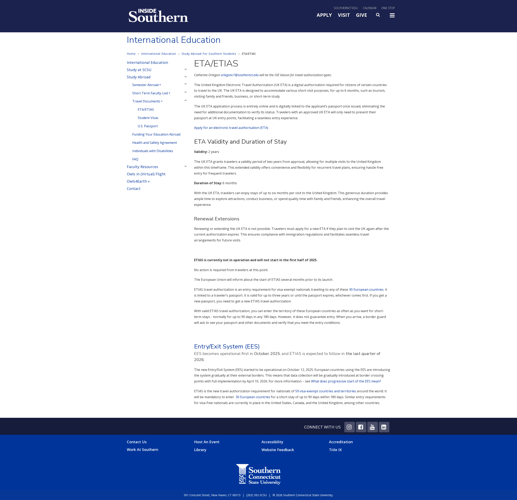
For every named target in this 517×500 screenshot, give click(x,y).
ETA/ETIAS (146, 109)
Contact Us (137, 442)
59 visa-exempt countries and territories (325, 391)
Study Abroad (138, 77)
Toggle (392, 17)
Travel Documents (146, 101)
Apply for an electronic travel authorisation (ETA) (231, 127)
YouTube (372, 427)
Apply (324, 15)
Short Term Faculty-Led (150, 93)
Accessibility (272, 441)
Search (378, 16)
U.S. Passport (148, 126)
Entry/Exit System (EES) (227, 346)
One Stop (388, 8)
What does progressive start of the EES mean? (346, 381)
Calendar (369, 8)
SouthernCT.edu (346, 8)
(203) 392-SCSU (256, 495)
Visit (344, 15)
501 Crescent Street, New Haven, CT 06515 (212, 495)
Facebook (361, 427)
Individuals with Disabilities (152, 151)
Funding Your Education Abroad (156, 134)
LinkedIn (384, 427)
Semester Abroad (145, 85)
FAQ (135, 159)
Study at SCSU (139, 69)
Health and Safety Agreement (154, 142)
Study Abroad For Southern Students (209, 54)
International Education (158, 54)
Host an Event (207, 441)
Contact (134, 188)
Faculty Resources (142, 166)
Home (131, 54)
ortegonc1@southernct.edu (240, 75)
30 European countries (366, 289)
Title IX (335, 449)
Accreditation (341, 441)
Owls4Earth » (138, 181)
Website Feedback (278, 449)
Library (200, 449)
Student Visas (148, 118)
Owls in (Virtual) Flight (146, 174)
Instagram (349, 427)
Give (361, 15)
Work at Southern (142, 449)
